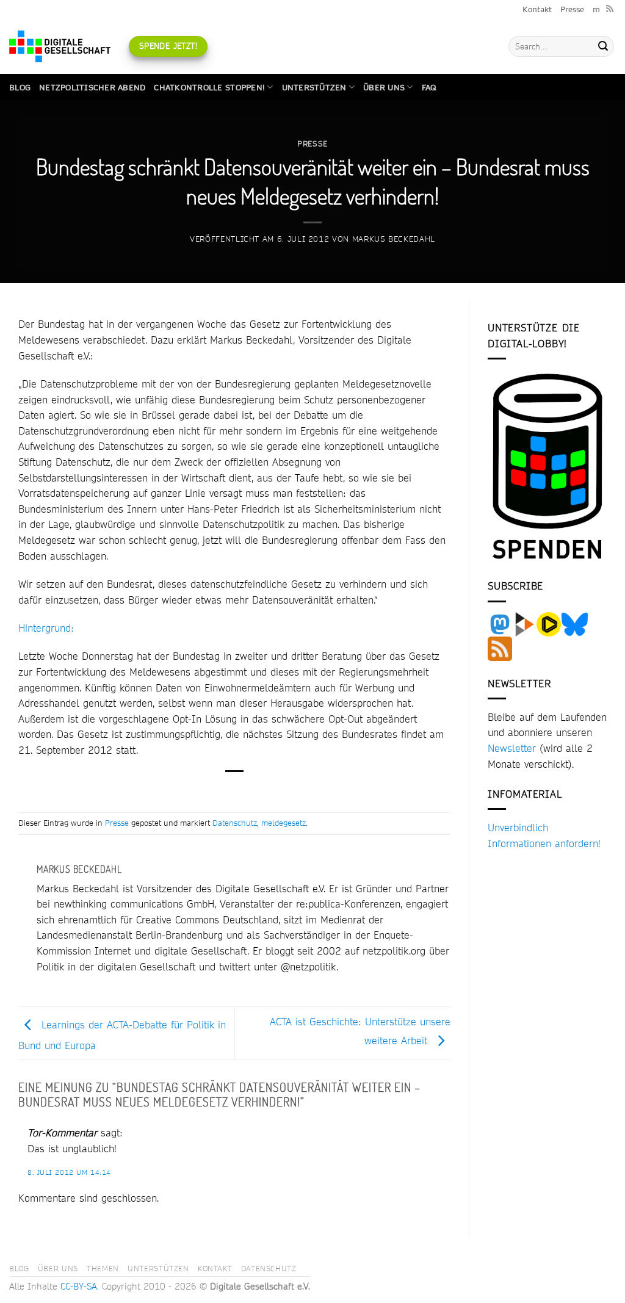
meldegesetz (283, 822)
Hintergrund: (46, 627)
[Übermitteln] (603, 46)
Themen (103, 1268)
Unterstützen (314, 87)
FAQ (429, 87)
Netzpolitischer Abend (92, 87)
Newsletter (512, 748)
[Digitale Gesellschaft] (59, 46)
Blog (20, 87)
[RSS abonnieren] (609, 9)
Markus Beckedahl (393, 238)
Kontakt (537, 9)
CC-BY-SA (78, 1286)
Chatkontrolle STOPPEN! (209, 87)
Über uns (384, 87)
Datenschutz (234, 822)
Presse (572, 9)
